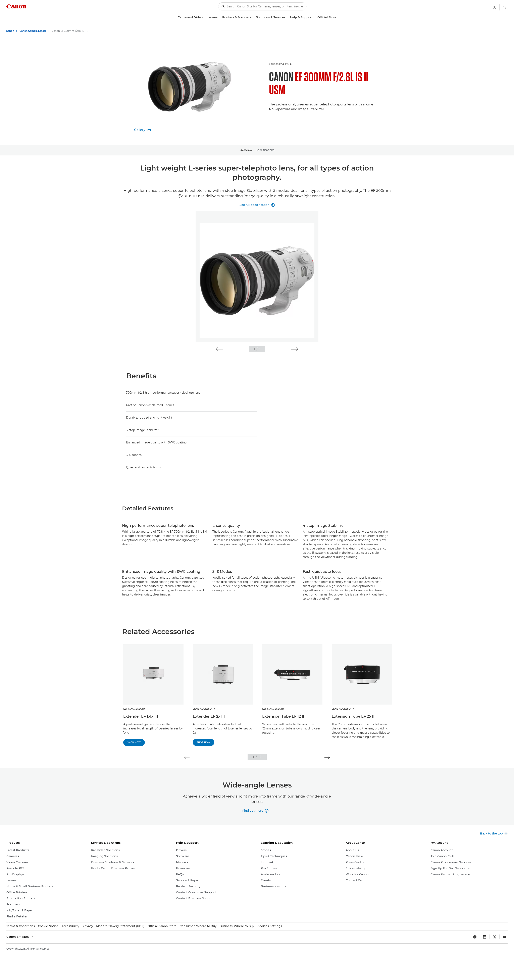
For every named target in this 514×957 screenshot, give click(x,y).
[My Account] (494, 7)
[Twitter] (494, 937)
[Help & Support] (314, 17)
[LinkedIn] (484, 937)
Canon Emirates (18, 937)
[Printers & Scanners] (252, 17)
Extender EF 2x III (209, 716)
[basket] (504, 7)
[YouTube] (504, 937)
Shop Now (134, 742)
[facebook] (474, 937)
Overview (246, 149)
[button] (219, 349)
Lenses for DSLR (280, 64)
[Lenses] (219, 17)
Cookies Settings (269, 926)
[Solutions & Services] (287, 17)
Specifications (265, 149)
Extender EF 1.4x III (140, 716)
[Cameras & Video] (204, 17)
